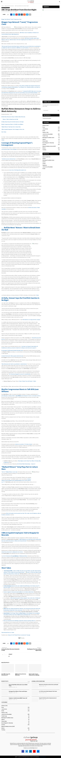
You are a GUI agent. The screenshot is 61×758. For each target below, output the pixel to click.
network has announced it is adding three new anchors (12, 552)
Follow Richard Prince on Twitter (7, 632)
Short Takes (3, 131)
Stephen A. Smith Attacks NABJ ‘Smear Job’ (18, 698)
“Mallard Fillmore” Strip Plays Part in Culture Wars (11, 126)
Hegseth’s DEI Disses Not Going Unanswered (47, 698)
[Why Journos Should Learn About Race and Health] (35, 686)
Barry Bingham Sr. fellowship (48, 142)
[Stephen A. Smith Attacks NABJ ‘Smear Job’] (4, 700)
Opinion (44, 139)
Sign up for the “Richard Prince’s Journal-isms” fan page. (19, 635)
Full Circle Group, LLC (42, 756)
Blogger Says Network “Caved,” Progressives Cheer (11, 19)
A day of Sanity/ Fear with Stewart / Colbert (27, 381)
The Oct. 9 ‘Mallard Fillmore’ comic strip (9, 471)
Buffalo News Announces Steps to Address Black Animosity (13, 116)
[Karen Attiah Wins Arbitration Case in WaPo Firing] (4, 686)
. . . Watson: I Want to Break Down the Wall (9, 119)
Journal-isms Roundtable (48, 134)
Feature (44, 132)
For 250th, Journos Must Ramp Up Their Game (48, 691)
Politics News (45, 141)
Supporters (45, 165)
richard (3, 11)
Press (44, 127)
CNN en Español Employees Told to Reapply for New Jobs (12, 129)
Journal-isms (45, 128)
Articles (44, 125)
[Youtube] (34, 751)
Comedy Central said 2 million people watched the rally (12, 356)
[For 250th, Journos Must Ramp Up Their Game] (35, 693)
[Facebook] (23, 751)
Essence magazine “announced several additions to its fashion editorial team (19, 592)
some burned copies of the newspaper (9, 149)
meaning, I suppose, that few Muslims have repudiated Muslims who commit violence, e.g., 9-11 (16, 480)
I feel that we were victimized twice (9, 158)
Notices (3, 728)
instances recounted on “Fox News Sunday (23, 444)
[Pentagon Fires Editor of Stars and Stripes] (4, 693)
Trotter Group (45, 135)
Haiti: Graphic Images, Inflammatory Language (34, 674)
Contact (44, 163)
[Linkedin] (30, 751)
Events (44, 130)
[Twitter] (26, 751)
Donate (44, 168)
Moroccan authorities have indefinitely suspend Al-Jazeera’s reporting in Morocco (20, 620)
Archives (44, 144)
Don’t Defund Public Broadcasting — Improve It (26, 463)
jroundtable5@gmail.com (32, 747)
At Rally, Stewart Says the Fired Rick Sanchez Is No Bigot (12, 121)
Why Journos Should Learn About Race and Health (48, 684)
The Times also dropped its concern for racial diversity (19, 374)
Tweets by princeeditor (47, 118)
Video (3, 140)
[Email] (38, 751)
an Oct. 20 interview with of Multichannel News (14, 556)
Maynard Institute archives (5, 7)
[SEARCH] (58, 110)
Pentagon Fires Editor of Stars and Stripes (18, 691)
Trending (44, 149)
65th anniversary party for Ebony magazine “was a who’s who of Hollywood (25, 598)
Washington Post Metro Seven (48, 137)
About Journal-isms (46, 156)
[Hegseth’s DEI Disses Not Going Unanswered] (35, 700)
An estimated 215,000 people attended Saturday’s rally (12, 350)
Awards (44, 161)
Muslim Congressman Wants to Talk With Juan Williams (12, 124)
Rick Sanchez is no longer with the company (31, 319)
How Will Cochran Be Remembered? (5, 674)
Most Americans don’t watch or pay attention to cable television (14, 364)
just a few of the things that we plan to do (18, 170)
